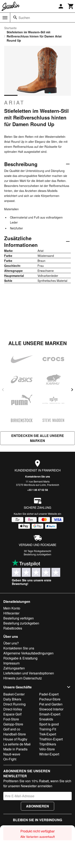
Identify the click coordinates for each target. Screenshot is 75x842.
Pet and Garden (50, 704)
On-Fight (9, 759)
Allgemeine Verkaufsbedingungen (28, 653)
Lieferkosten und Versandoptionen (28, 673)
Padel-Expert (49, 694)
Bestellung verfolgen (18, 618)
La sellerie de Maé (17, 744)
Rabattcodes (12, 628)
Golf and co (11, 729)
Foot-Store (11, 719)
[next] (72, 390)
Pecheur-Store (49, 699)
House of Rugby (15, 739)
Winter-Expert (49, 754)
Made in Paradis (15, 749)
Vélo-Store (47, 749)
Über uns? (11, 643)
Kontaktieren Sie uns (37, 476)
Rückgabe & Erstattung (20, 658)
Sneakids (46, 719)
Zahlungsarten (14, 668)
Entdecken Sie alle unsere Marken (37, 438)
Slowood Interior (51, 709)
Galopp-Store (13, 724)
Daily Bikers (12, 699)
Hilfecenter (11, 613)
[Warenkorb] (71, 6)
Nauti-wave (11, 754)
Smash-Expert (49, 714)
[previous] (3, 390)
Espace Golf (12, 714)
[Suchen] (15, 17)
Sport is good (49, 724)
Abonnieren (37, 806)
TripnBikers (47, 744)
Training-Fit (47, 729)
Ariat (14, 102)
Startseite (10, 28)
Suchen (24, 17)
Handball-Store (14, 734)
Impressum (11, 663)
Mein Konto (11, 608)
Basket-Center (14, 694)
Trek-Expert (47, 734)
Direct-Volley (12, 709)
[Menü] (5, 18)
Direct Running (14, 704)
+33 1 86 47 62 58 (37, 490)
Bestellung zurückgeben (37, 554)
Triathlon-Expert (51, 739)
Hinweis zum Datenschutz (22, 678)
